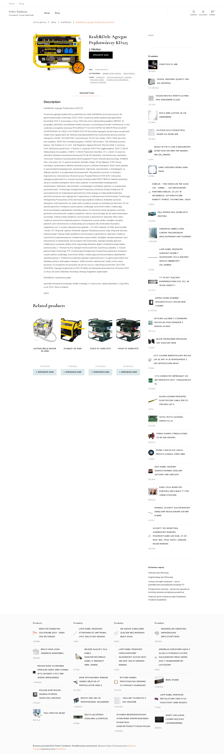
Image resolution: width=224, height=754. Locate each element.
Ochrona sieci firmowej (158, 572)
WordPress (61, 749)
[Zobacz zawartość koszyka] (212, 12)
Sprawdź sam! (101, 55)
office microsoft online (119, 77)
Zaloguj (203, 15)
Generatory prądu (112, 73)
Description (87, 93)
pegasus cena (97, 80)
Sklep (12, 3)
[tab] (86, 93)
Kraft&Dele (129, 73)
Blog (21, 3)
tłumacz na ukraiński (117, 80)
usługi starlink (98, 82)
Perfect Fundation (18, 11)
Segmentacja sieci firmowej (160, 577)
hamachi (100, 77)
